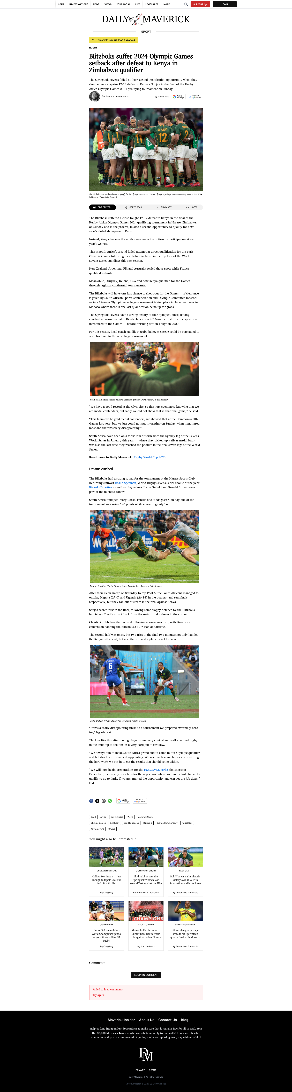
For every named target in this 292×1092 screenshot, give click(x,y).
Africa (103, 817)
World (130, 817)
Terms (152, 1070)
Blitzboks (147, 823)
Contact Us (167, 1020)
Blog (184, 1020)
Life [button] (137, 4)
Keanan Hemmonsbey (118, 96)
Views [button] (108, 4)
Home (61, 4)
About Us (146, 1020)
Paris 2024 (187, 823)
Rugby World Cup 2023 (150, 457)
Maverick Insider (121, 1020)
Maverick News (145, 817)
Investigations (78, 4)
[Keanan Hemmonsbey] (94, 96)
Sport (93, 817)
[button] (178, 96)
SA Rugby (114, 823)
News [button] (96, 4)
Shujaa (111, 829)
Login (225, 4)
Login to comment (146, 974)
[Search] (186, 4)
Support (198, 4)
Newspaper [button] (151, 4)
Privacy (140, 1070)
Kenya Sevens (97, 829)
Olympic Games (98, 823)
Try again (98, 995)
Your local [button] (123, 4)
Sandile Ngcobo (131, 823)
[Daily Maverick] (146, 19)
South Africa (117, 817)
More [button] (166, 4)
